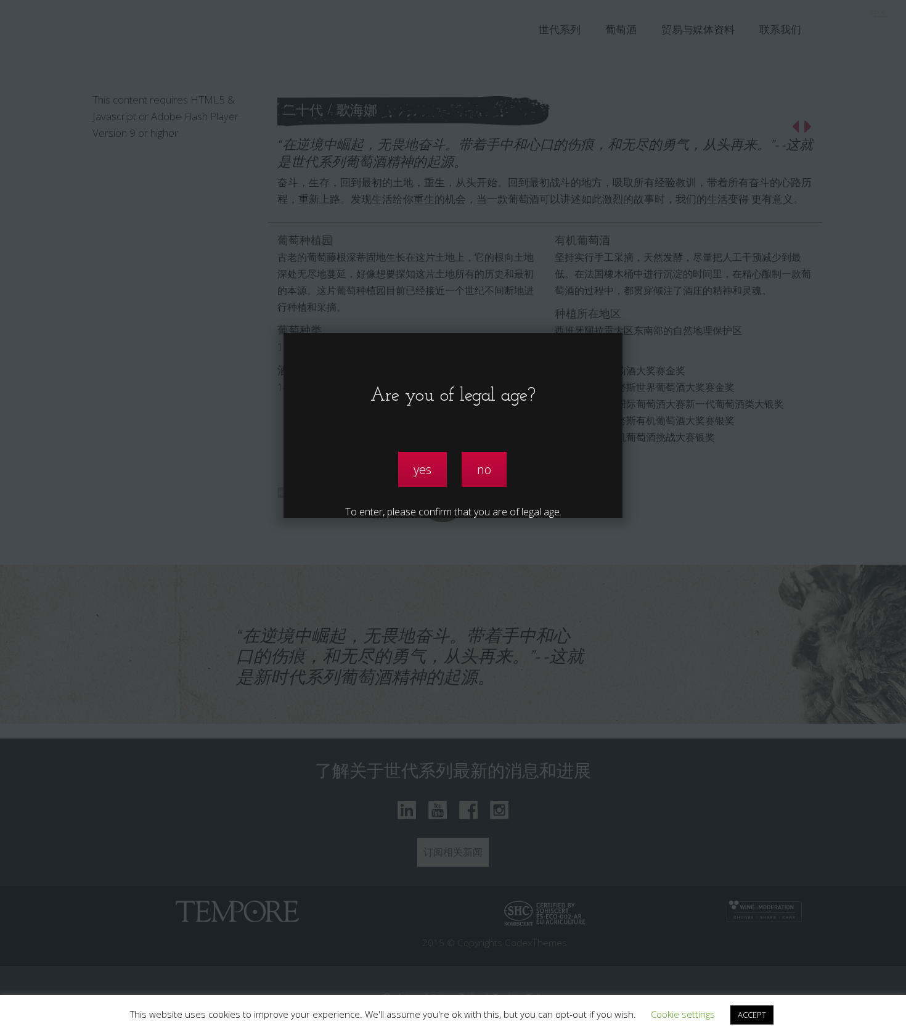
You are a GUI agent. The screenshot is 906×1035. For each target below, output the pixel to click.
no (484, 469)
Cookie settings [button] (683, 1014)
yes (422, 469)
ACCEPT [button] (752, 1014)
